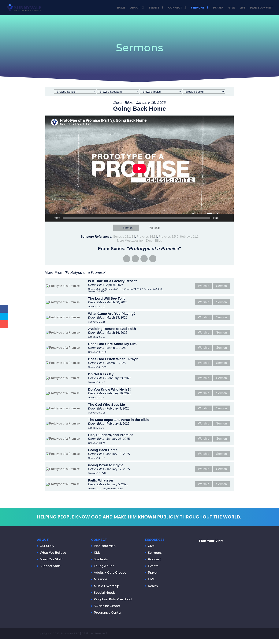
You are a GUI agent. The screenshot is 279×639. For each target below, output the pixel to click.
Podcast (154, 559)
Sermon (127, 227)
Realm (153, 586)
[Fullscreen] (229, 218)
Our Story (47, 546)
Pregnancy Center (107, 612)
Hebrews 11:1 (189, 236)
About (135, 7)
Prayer (218, 7)
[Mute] (223, 218)
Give (231, 7)
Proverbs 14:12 (147, 236)
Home (121, 7)
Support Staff (50, 566)
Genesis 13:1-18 (124, 236)
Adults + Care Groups (110, 572)
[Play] (50, 218)
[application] (139, 169)
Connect (175, 7)
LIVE (242, 7)
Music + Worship (106, 586)
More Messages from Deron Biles (139, 240)
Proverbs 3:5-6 (168, 236)
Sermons (197, 7)
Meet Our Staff (51, 559)
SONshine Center (107, 606)
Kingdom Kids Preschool (113, 599)
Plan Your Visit (261, 7)
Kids (97, 552)
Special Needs (105, 592)
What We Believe (53, 552)
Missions (100, 579)
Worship (154, 227)
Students (101, 559)
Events (154, 7)
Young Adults (104, 566)
